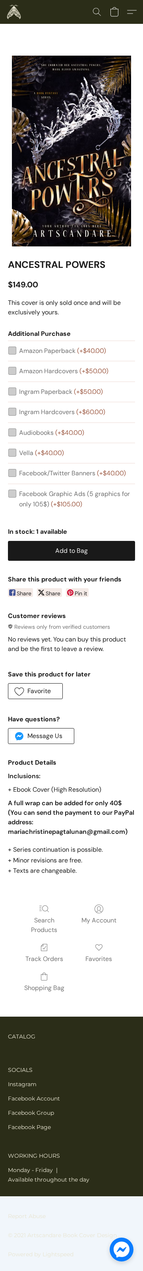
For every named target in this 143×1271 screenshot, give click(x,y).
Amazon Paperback (62, 351)
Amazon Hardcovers (63, 371)
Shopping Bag (44, 988)
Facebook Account (34, 1098)
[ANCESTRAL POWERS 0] (71, 151)
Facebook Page (29, 1127)
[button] (14, 12)
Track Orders (44, 959)
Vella (41, 453)
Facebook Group (31, 1112)
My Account (98, 920)
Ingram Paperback (61, 392)
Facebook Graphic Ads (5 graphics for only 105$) (74, 499)
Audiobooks (51, 432)
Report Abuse (27, 1216)
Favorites (98, 959)
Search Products (44, 925)
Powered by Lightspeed (40, 1254)
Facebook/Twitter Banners (72, 473)
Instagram (22, 1084)
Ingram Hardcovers (62, 412)
